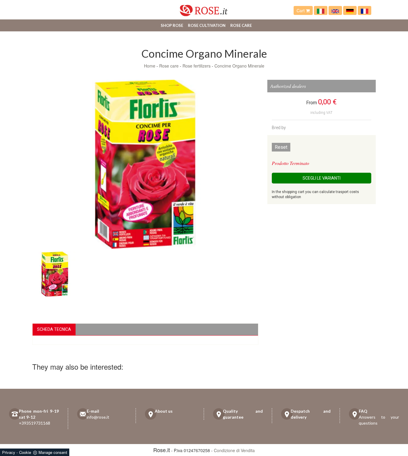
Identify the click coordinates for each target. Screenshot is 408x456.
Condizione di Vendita (234, 450)
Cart (301, 10)
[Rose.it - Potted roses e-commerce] (335, 10)
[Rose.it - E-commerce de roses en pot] (364, 10)
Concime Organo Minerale (239, 66)
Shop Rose (172, 25)
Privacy (8, 452)
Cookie (25, 452)
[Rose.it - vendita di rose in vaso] (320, 10)
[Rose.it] (204, 8)
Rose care (241, 25)
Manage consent (53, 452)
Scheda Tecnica (54, 329)
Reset (281, 147)
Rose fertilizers (196, 66)
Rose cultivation (207, 25)
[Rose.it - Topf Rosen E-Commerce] (350, 10)
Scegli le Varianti (321, 178)
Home (149, 66)
